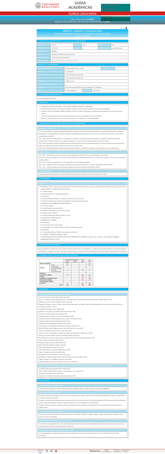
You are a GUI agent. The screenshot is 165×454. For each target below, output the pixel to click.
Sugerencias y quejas (125, 450)
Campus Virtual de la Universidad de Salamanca (64, 60)
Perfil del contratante (116, 450)
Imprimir (122, 28)
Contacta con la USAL (40, 451)
